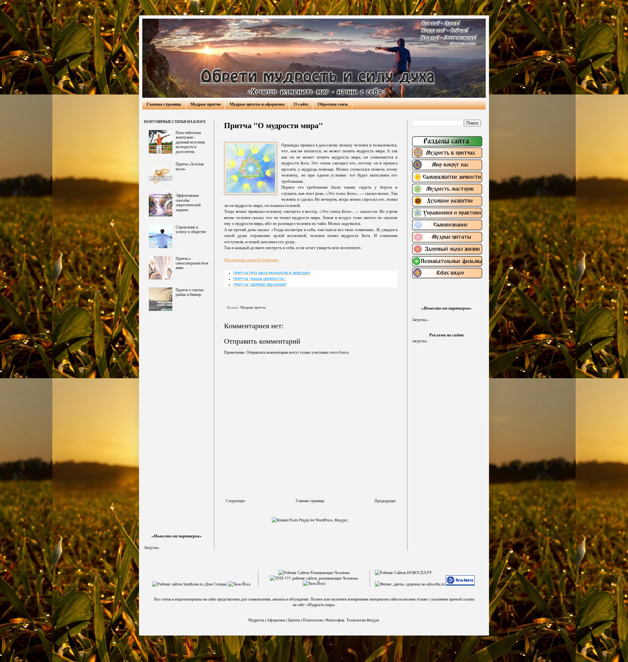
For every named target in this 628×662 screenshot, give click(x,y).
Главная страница (164, 104)
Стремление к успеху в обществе (191, 229)
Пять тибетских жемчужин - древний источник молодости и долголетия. (190, 142)
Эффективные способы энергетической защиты (188, 202)
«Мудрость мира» (320, 604)
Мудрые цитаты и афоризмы (257, 104)
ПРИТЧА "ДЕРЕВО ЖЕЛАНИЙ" (260, 285)
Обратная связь (333, 104)
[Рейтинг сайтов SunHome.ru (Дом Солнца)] (189, 583)
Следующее (235, 500)
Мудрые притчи (205, 104)
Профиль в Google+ (29, 2)
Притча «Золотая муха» (190, 166)
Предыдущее (385, 500)
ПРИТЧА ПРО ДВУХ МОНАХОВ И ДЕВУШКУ (271, 273)
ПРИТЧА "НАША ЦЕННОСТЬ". (260, 279)
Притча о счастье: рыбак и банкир (190, 292)
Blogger (373, 619)
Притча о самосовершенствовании (192, 263)
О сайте (301, 104)
